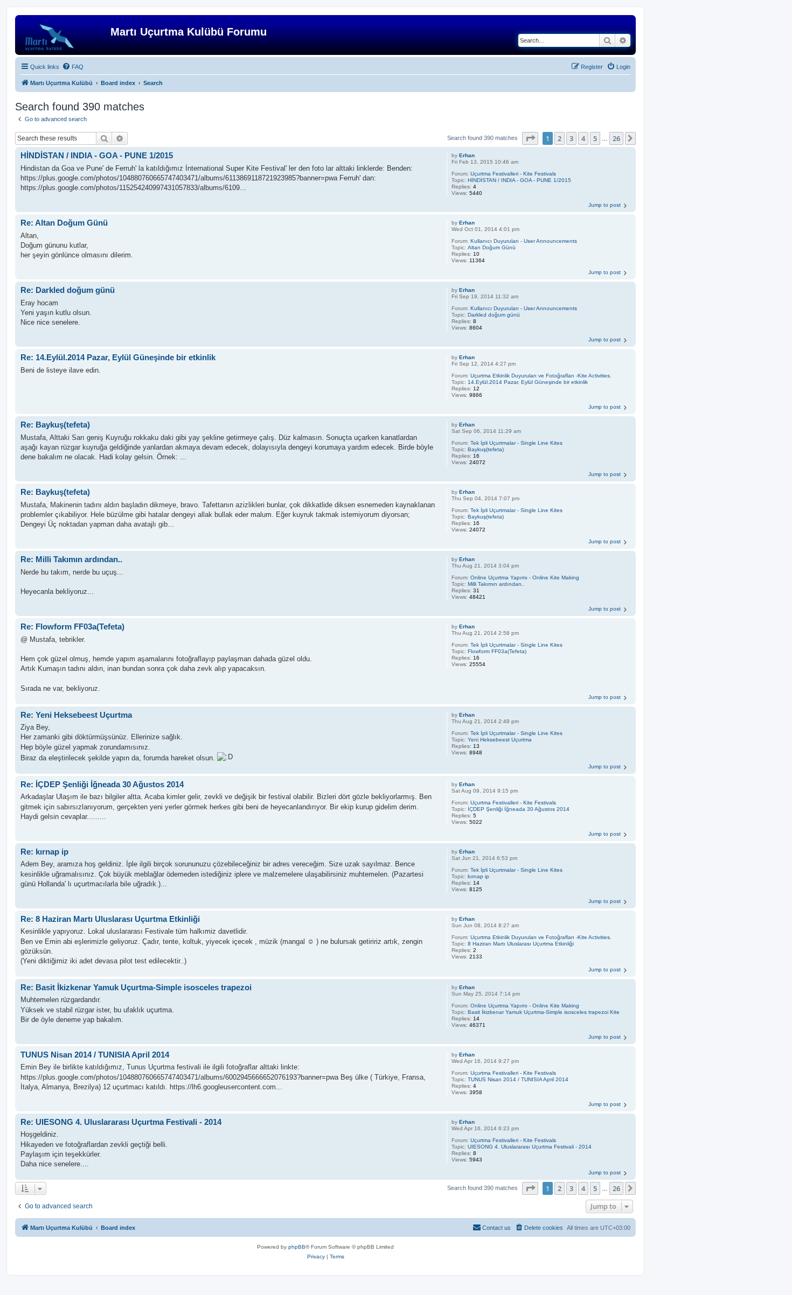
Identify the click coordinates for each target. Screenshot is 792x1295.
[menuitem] (73, 66)
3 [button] (571, 138)
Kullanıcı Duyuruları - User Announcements (523, 241)
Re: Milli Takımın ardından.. (71, 559)
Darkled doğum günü (494, 315)
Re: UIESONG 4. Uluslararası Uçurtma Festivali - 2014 (120, 1121)
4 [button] (583, 138)
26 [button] (616, 138)
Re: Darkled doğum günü (67, 290)
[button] (530, 138)
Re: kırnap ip (44, 851)
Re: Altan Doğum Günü (64, 222)
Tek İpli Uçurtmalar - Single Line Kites (516, 443)
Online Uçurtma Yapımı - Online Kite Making (524, 577)
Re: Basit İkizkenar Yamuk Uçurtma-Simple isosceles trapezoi (136, 987)
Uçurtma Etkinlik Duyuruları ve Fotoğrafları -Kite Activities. (541, 376)
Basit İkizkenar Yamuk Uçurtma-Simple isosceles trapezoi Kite (544, 1012)
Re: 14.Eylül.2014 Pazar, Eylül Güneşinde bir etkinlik (118, 357)
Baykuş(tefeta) (486, 449)
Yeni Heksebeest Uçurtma (500, 740)
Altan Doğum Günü (492, 247)
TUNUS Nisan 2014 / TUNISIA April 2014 (518, 1079)
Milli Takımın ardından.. (496, 584)
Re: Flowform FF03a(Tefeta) (72, 626)
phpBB (296, 1247)
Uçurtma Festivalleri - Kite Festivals (513, 174)
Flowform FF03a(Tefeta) (497, 651)
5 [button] (595, 138)
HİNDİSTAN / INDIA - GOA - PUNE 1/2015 (519, 180)
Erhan (467, 155)
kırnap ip (478, 876)
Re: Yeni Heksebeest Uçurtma (76, 714)
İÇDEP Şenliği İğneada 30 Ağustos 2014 (518, 809)
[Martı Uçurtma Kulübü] (64, 35)
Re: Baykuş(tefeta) (55, 424)
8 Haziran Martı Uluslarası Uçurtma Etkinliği (521, 944)
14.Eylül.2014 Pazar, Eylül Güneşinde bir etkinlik (528, 382)
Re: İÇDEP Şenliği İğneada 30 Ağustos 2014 (102, 784)
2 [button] (559, 138)
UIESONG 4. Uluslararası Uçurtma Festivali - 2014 (530, 1147)
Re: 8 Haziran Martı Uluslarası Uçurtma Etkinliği (110, 918)
